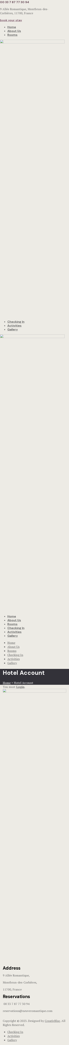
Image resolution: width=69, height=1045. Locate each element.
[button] (11, 20)
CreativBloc (52, 1021)
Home (11, 27)
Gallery (12, 329)
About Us (14, 31)
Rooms (12, 35)
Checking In (15, 322)
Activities (14, 326)
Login (20, 687)
